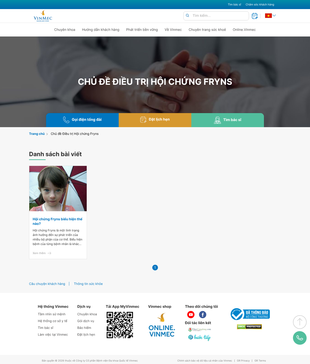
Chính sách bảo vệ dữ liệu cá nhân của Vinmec (204, 360)
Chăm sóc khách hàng (260, 4)
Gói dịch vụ (85, 321)
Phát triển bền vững (142, 29)
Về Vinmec (173, 29)
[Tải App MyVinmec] (120, 325)
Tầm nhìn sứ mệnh (52, 314)
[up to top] (300, 322)
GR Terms (260, 360)
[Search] (187, 16)
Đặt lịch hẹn (86, 335)
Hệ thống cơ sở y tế (52, 321)
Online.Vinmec (244, 29)
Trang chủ (37, 134)
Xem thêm (39, 253)
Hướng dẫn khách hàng (101, 29)
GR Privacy (243, 360)
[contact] (300, 338)
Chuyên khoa (64, 29)
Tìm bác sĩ (234, 4)
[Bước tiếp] (199, 337)
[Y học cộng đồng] (199, 329)
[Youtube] (190, 314)
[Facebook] (202, 314)
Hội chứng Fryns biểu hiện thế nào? (57, 221)
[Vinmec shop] (162, 325)
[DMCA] (249, 326)
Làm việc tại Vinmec (53, 335)
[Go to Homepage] (43, 16)
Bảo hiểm (84, 328)
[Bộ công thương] (249, 314)
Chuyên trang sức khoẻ (207, 29)
